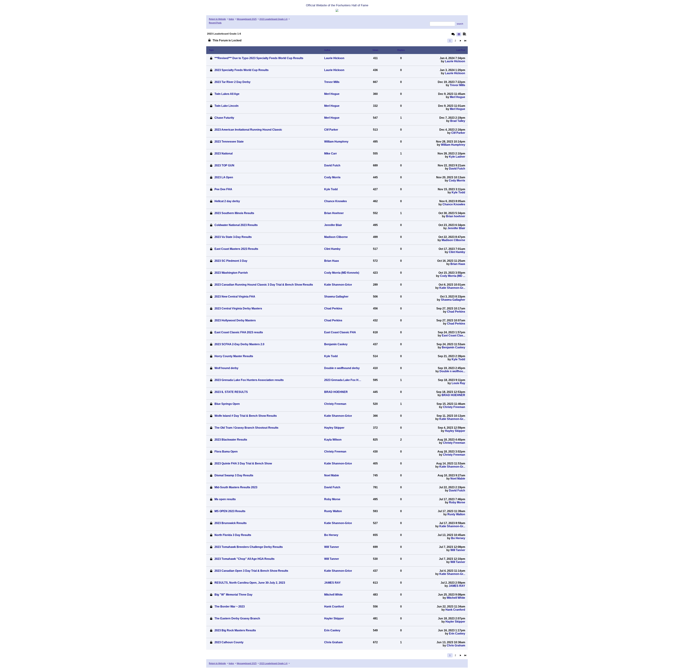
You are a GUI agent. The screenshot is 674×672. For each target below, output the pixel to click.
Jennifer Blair (456, 228)
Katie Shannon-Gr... (452, 287)
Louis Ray (458, 383)
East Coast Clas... (453, 335)
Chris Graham (456, 645)
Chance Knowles (453, 204)
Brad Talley (457, 120)
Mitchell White (456, 597)
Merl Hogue (457, 97)
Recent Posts (215, 23)
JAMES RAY (457, 585)
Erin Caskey (457, 633)
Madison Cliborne (453, 240)
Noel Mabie (457, 478)
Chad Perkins (456, 311)
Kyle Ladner (457, 156)
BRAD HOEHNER (453, 395)
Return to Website (217, 19)
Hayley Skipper (455, 430)
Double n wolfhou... (452, 371)
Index (231, 19)
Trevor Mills (457, 85)
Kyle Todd (458, 192)
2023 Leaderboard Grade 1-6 (273, 19)
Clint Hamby (457, 252)
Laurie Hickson (455, 61)
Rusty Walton (456, 514)
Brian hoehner (455, 216)
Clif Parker (458, 132)
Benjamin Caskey (453, 347)
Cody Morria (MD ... (452, 275)
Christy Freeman (454, 407)
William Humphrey (453, 144)
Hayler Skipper (455, 621)
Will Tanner (457, 550)
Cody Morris (457, 180)
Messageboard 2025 (247, 19)
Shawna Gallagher (453, 299)
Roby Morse (457, 502)
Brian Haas (457, 263)
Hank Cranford (455, 609)
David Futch (457, 168)
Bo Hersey (458, 538)
